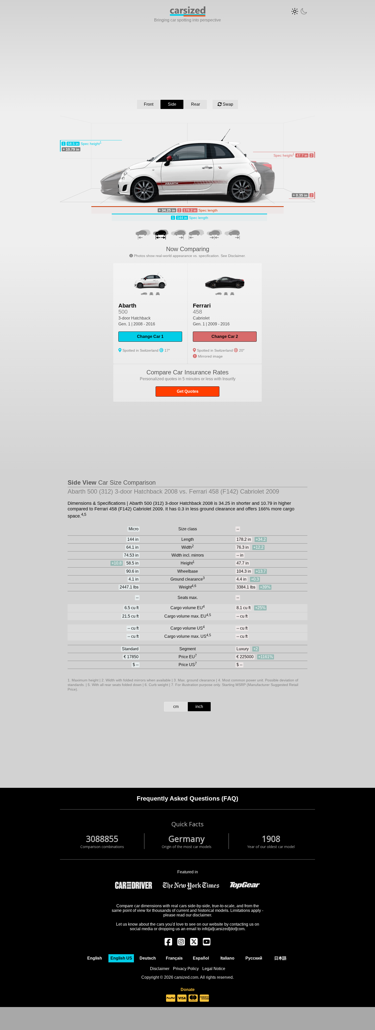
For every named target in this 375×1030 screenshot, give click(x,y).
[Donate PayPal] (170, 998)
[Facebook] (168, 944)
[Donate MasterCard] (193, 998)
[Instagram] (181, 944)
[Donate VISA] (181, 998)
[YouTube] (206, 944)
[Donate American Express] (204, 998)
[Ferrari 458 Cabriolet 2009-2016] (225, 313)
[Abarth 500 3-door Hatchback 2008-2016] (150, 313)
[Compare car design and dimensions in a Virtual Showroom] (187, 15)
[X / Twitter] (194, 944)
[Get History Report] (187, 383)
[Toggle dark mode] (299, 11)
